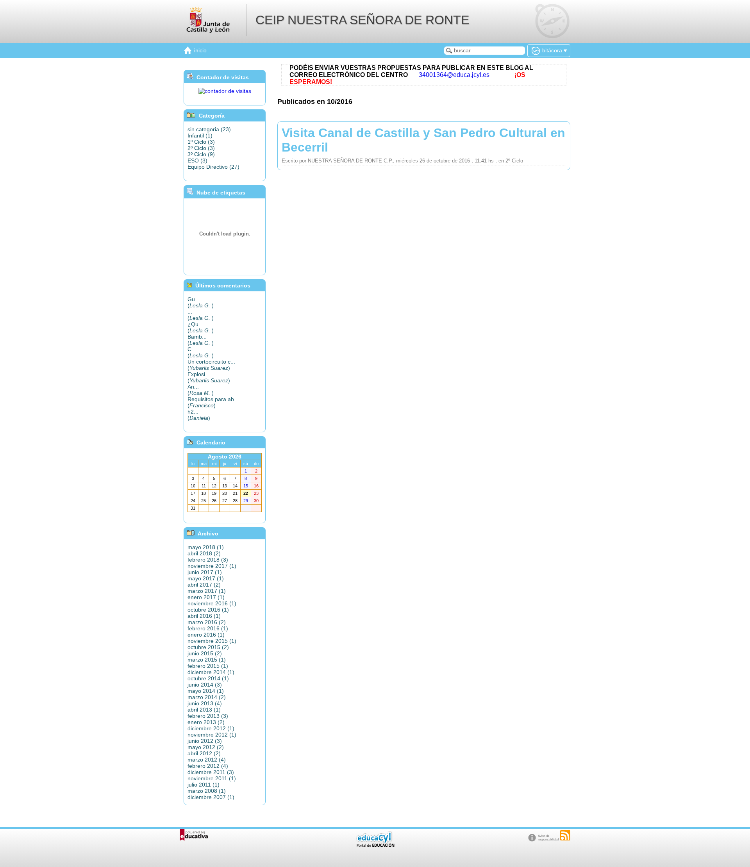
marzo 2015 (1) (207, 659)
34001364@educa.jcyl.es (454, 74)
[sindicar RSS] (565, 835)
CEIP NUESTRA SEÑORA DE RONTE (362, 20)
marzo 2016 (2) (207, 622)
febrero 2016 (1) (208, 628)
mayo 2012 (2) (206, 747)
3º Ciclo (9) (201, 154)
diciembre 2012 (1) (211, 728)
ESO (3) (197, 160)
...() (201, 315)
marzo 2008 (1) (207, 791)
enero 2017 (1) (206, 597)
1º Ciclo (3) (201, 142)
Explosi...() (209, 377)
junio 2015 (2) (205, 653)
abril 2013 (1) (204, 709)
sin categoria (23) (209, 129)
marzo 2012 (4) (207, 759)
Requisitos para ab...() (213, 402)
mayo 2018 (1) (206, 547)
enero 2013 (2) (206, 722)
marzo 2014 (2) (207, 697)
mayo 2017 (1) (206, 578)
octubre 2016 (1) (208, 610)
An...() (201, 390)
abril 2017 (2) (204, 585)
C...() (201, 352)
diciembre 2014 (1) (211, 672)
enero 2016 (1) (206, 635)
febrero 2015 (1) (208, 666)
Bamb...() (201, 340)
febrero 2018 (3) (208, 560)
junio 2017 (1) (205, 572)
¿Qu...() (201, 327)
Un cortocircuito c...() (211, 365)
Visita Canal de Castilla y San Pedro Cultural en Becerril (423, 140)
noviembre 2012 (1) (212, 734)
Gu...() (201, 302)
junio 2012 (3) (205, 741)
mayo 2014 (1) (206, 691)
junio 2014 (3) (205, 684)
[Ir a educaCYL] (375, 845)
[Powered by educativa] (194, 835)
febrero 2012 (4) (208, 766)
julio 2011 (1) (204, 784)
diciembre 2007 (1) (211, 797)
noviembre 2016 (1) (212, 603)
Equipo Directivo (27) (213, 167)
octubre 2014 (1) (208, 678)
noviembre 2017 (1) (212, 566)
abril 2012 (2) (204, 753)
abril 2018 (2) (204, 553)
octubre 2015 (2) (208, 647)
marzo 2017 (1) (207, 591)
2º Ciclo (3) (201, 148)
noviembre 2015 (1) (212, 641)
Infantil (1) (200, 135)
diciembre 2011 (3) (211, 772)
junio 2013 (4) (205, 703)
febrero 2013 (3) (208, 716)
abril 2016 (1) (204, 616)
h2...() (199, 415)
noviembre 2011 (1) (212, 778)
